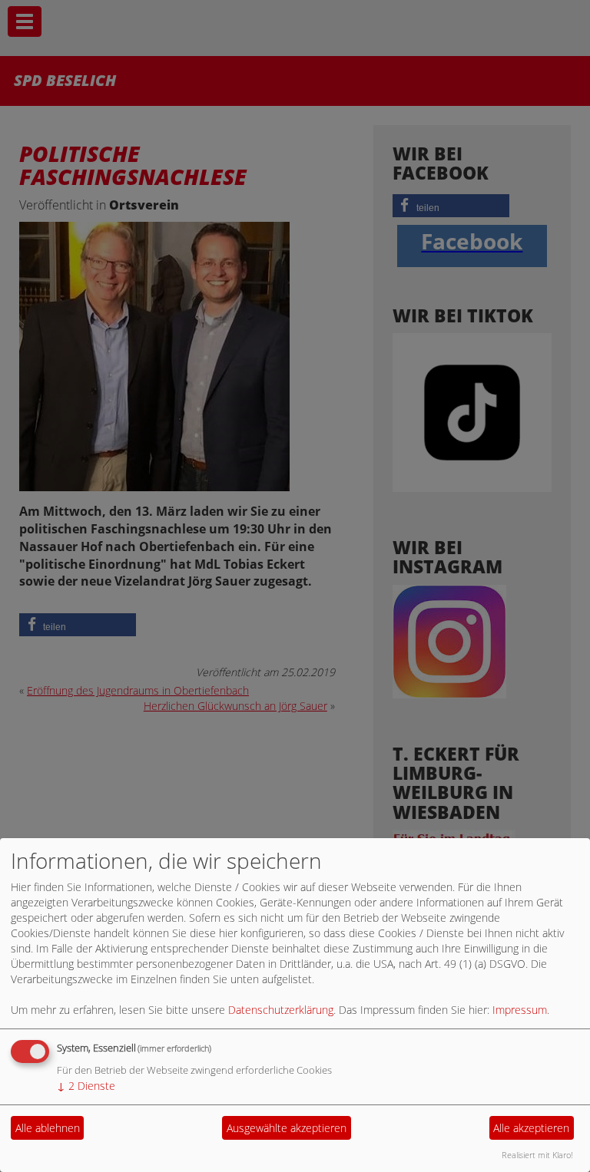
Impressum (519, 1009)
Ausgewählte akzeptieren (286, 1128)
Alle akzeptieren (531, 1128)
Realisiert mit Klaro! (537, 1154)
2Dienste (86, 1085)
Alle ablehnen (47, 1128)
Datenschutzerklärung (280, 1009)
